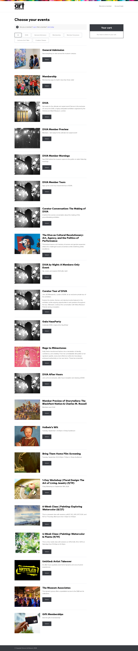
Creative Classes (40, 40)
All (18, 35)
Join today (50, 27)
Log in (35, 27)
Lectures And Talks (23, 40)
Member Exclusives (73, 35)
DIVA (26, 35)
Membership (57, 35)
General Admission (40, 35)
